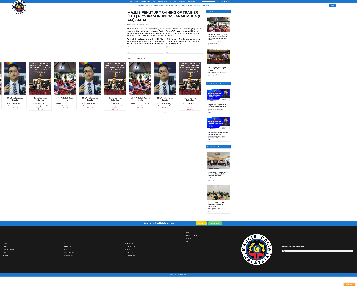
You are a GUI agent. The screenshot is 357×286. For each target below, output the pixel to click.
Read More (40, 107)
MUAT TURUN (129, 243)
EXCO (187, 229)
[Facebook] (220, 1)
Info (147, 5)
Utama (131, 1)
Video (191, 5)
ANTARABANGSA (68, 255)
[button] (163, 112)
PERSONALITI (67, 246)
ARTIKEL (5, 252)
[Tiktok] (229, 1)
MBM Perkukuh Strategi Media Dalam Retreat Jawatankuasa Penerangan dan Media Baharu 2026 (217, 37)
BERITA (5, 243)
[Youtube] (224, 1)
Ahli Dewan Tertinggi (162, 1)
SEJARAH (188, 238)
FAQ (175, 1)
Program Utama (169, 5)
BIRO (187, 232)
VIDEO (65, 249)
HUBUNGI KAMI (129, 252)
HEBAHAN (5, 255)
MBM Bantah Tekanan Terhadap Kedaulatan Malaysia (218, 133)
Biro (171, 1)
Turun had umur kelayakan (90, 99)
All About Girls (197, 5)
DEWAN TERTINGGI (191, 235)
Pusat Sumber (181, 5)
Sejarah (136, 1)
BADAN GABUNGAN (130, 255)
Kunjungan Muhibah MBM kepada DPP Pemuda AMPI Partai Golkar (216, 204)
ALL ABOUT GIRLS (130, 246)
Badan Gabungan (191, 1)
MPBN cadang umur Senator (65, 99)
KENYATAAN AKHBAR (8, 249)
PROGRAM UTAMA (69, 252)
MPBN (187, 5)
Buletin (175, 5)
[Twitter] (222, 1)
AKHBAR (5, 246)
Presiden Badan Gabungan (157, 5)
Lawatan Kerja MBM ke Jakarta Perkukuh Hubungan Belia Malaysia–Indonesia (218, 174)
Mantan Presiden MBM (146, 1)
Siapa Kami (141, 5)
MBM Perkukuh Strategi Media (40, 99)
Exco (154, 1)
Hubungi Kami (182, 1)
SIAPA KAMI (128, 249)
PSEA (203, 5)
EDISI (65, 243)
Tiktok (207, 5)
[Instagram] (226, 1)
